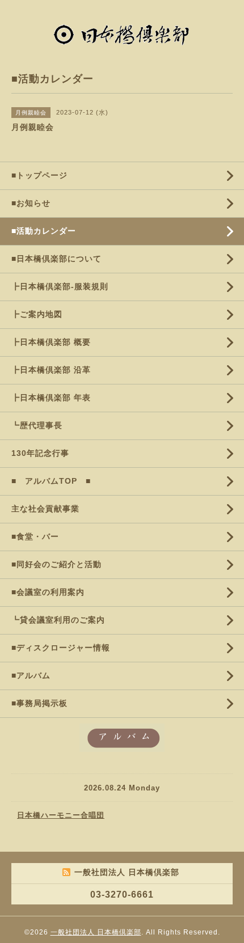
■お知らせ (31, 203)
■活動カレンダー (43, 230)
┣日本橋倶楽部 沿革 (51, 369)
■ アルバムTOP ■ (51, 480)
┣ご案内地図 (36, 314)
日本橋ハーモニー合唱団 (60, 815)
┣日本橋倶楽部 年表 (51, 397)
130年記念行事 (40, 453)
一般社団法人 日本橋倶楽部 (96, 932)
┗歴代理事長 (36, 425)
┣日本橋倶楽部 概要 (51, 341)
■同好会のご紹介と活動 (56, 564)
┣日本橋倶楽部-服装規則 (59, 286)
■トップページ (39, 175)
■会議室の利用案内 (48, 592)
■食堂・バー (35, 536)
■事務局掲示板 (39, 703)
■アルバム (31, 675)
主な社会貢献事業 (45, 508)
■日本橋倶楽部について (56, 258)
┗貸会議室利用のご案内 (58, 619)
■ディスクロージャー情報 (60, 647)
